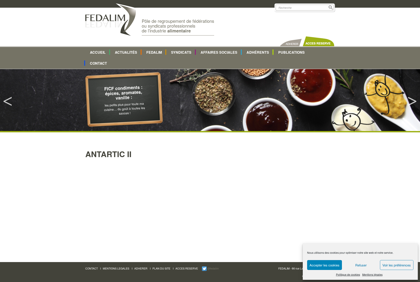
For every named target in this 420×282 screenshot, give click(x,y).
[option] (210, 100)
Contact (98, 63)
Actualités (126, 52)
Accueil (98, 52)
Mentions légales (372, 274)
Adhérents (258, 52)
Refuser (361, 265)
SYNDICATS (181, 52)
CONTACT (91, 268)
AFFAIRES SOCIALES (219, 52)
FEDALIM (154, 52)
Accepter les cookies (325, 265)
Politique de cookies (348, 274)
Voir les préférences (396, 265)
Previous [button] (7, 100)
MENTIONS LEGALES (116, 268)
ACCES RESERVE (186, 268)
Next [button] (412, 100)
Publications (291, 52)
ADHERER (140, 268)
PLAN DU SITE (161, 268)
